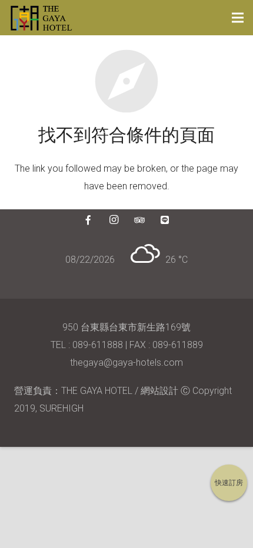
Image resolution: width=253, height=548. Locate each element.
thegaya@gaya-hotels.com (126, 362)
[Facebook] (88, 220)
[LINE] (165, 220)
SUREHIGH (61, 408)
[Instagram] (113, 220)
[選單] (237, 17)
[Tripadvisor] (139, 220)
